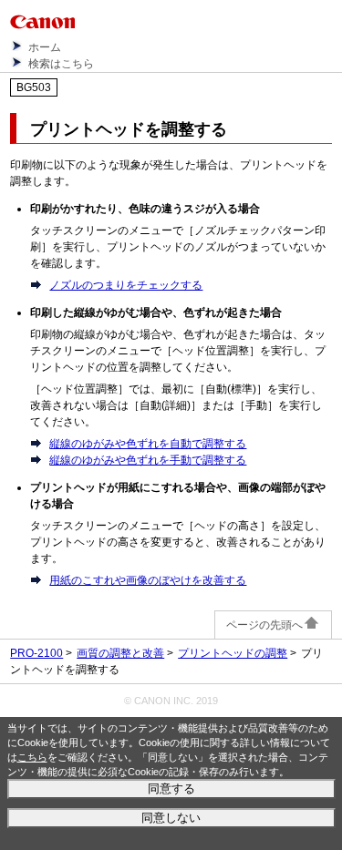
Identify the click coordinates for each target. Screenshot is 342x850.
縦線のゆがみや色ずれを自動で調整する (147, 443)
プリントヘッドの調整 (232, 653)
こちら (32, 757)
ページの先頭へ (264, 625)
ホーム (44, 47)
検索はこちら (61, 63)
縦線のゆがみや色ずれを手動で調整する (147, 460)
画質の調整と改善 (120, 653)
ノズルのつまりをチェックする (125, 285)
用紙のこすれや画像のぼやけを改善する (147, 580)
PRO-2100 (36, 653)
